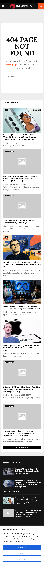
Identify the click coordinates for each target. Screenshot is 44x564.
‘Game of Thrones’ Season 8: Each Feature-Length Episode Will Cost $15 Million (27, 471)
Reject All (22, 559)
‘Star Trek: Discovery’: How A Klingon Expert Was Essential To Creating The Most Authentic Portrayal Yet (28, 484)
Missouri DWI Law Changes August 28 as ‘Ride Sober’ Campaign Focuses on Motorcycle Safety (21, 389)
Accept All (22, 547)
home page (11, 64)
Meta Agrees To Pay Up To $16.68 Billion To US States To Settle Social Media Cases (21, 347)
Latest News (10, 102)
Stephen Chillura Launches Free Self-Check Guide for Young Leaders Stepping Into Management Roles (20, 178)
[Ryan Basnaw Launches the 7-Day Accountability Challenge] (22, 206)
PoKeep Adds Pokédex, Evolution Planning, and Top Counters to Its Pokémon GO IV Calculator (18, 433)
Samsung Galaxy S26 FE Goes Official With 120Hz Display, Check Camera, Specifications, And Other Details (20, 137)
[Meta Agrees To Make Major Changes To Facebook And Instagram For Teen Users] (22, 292)
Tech (6, 110)
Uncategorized (9, 151)
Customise (22, 553)
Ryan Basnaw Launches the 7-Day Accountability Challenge (18, 221)
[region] (22, 545)
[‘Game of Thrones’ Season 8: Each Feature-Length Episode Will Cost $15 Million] (8, 471)
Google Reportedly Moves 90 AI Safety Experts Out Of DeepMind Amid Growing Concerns (22, 264)
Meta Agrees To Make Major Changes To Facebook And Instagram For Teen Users (21, 307)
